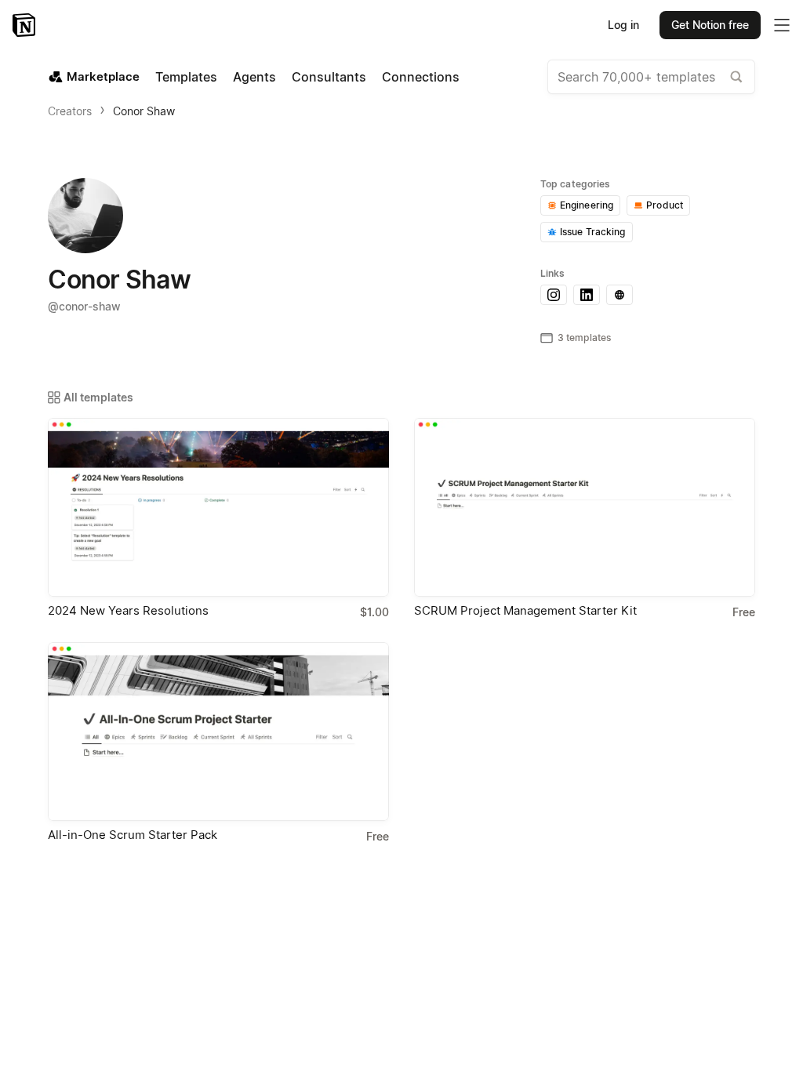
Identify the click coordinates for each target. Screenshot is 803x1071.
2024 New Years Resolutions (128, 610)
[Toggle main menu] (782, 25)
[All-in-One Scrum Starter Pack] (218, 731)
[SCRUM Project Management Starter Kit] (584, 507)
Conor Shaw (144, 111)
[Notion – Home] (25, 25)
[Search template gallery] (736, 77)
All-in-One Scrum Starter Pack (132, 834)
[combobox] (651, 77)
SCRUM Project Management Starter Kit (525, 610)
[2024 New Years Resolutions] (218, 507)
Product (664, 205)
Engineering (586, 205)
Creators (70, 111)
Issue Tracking (593, 232)
